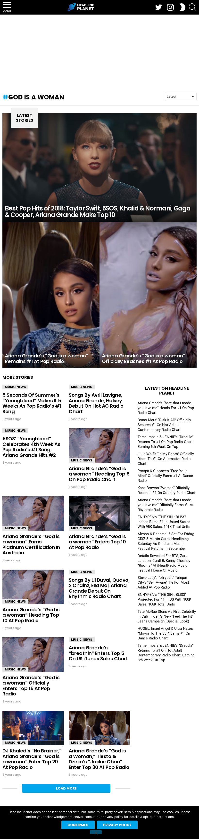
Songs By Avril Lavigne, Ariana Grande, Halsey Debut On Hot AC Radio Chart (96, 403)
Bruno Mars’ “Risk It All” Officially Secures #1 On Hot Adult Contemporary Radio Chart (164, 425)
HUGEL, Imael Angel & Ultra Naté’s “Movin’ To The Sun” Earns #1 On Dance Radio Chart (165, 633)
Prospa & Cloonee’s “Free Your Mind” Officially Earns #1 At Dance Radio (165, 476)
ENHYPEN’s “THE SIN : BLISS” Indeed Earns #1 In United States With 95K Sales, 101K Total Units (164, 522)
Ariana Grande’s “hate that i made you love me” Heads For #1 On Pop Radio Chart (166, 408)
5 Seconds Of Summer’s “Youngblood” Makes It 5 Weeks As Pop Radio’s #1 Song (31, 403)
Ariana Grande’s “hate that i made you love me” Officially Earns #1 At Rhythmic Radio (165, 505)
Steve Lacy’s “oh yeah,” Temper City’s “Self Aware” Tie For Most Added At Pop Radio (163, 582)
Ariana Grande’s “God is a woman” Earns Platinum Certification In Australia (31, 544)
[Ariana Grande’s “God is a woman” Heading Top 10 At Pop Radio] (33, 587)
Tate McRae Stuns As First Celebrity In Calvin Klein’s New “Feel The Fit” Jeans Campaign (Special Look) (167, 616)
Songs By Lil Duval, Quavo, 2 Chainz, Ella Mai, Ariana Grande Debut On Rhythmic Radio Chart (99, 588)
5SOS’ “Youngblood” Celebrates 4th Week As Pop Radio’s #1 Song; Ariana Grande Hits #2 (31, 447)
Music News (15, 387)
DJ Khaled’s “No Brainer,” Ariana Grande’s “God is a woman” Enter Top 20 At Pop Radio (32, 759)
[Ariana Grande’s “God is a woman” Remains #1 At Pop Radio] (51, 295)
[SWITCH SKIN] (182, 7)
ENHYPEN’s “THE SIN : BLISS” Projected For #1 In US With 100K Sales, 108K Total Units (164, 599)
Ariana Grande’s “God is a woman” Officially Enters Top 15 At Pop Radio (31, 685)
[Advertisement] (99, 51)
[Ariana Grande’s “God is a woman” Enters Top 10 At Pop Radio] (99, 513)
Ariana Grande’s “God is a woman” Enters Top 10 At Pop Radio (97, 542)
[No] (96, 832)
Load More (66, 788)
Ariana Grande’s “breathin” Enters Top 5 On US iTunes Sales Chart (98, 653)
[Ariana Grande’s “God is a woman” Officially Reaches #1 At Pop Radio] (148, 295)
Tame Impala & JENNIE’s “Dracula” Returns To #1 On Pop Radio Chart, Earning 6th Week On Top (165, 442)
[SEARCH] (193, 7)
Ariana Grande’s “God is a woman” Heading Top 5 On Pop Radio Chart (99, 474)
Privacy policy (117, 825)
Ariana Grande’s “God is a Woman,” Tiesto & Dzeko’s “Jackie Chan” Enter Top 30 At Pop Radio (99, 759)
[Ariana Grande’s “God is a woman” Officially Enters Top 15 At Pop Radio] (33, 654)
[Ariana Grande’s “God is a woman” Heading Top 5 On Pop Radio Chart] (99, 445)
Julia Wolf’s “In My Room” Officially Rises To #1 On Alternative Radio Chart (166, 459)
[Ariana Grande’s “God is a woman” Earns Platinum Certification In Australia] (33, 513)
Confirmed (78, 825)
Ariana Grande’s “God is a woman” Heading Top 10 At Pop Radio (31, 615)
